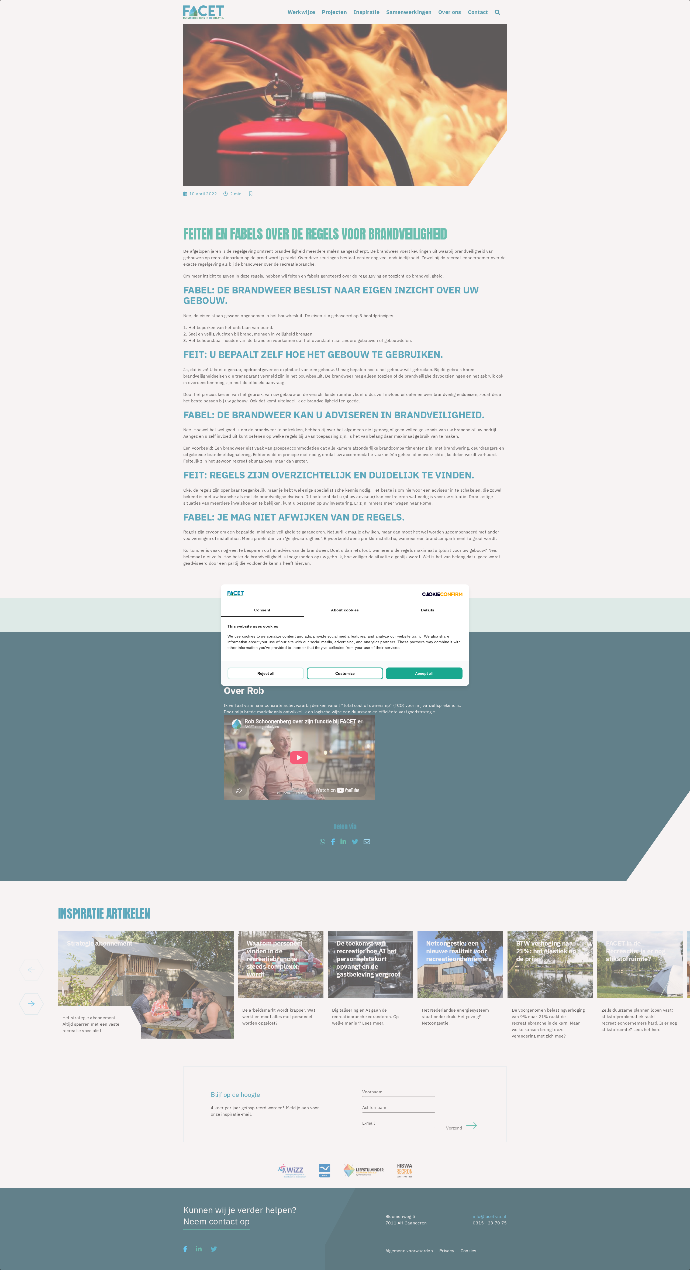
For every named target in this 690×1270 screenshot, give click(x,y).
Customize (345, 673)
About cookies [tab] (345, 610)
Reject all (265, 673)
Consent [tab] (262, 610)
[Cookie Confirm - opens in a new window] (442, 594)
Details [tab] (427, 610)
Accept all (424, 673)
